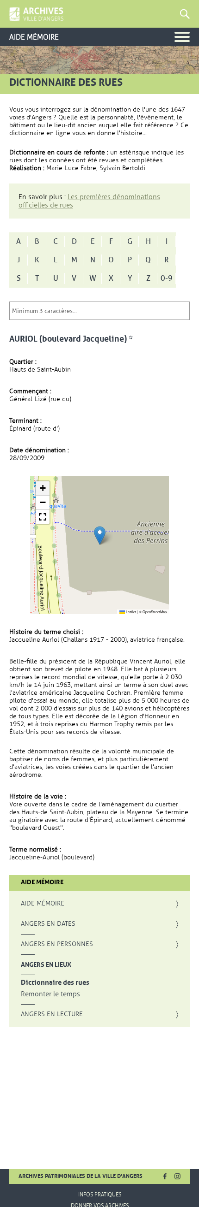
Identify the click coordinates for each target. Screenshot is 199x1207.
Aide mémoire (42, 903)
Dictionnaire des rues (55, 982)
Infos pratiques (99, 1194)
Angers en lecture (52, 1014)
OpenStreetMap (155, 611)
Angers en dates (48, 924)
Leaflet (130, 611)
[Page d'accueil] (36, 14)
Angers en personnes (57, 944)
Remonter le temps (50, 994)
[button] (100, 535)
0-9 (167, 278)
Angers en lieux (46, 964)
